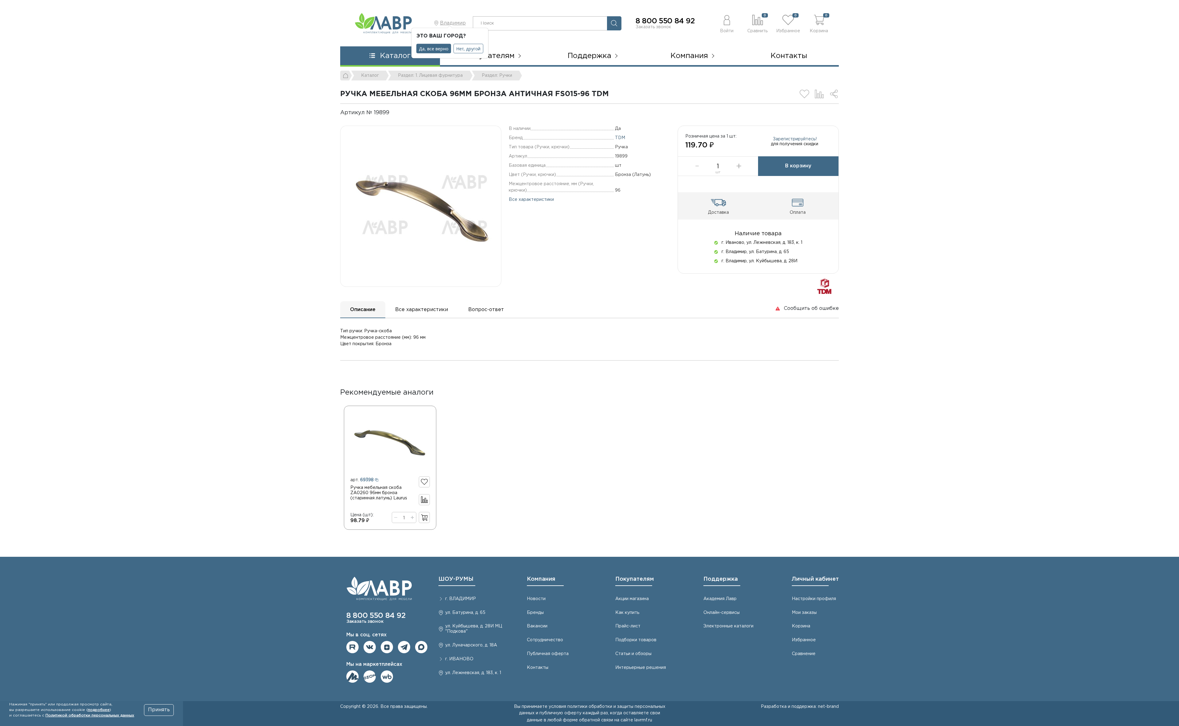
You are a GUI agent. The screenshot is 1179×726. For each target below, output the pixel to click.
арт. (362, 480)
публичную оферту (560, 713)
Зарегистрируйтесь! (795, 139)
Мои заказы (804, 613)
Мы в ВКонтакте (370, 647)
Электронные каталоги (728, 626)
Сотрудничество (545, 640)
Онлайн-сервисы (721, 613)
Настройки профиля (814, 599)
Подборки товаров (635, 640)
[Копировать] (394, 112)
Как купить (627, 613)
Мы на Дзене (387, 647)
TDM (620, 138)
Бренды (535, 613)
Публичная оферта (548, 654)
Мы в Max (421, 647)
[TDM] (824, 286)
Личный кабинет (815, 579)
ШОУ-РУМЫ (455, 579)
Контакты (789, 56)
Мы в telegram (404, 647)
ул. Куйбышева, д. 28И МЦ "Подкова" (473, 628)
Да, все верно (433, 49)
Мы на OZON (370, 676)
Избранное (804, 640)
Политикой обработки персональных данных (89, 715)
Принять (159, 710)
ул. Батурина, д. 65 (465, 613)
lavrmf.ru (643, 720)
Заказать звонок (653, 27)
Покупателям (634, 579)
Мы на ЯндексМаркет (352, 676)
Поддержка (720, 579)
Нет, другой (468, 49)
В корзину (798, 166)
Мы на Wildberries (387, 676)
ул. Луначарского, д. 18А (471, 645)
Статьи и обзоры (633, 654)
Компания (541, 579)
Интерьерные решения (640, 667)
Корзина (801, 626)
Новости (536, 599)
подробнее (99, 710)
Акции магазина (632, 599)
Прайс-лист (627, 626)
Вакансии (537, 626)
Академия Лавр (720, 599)
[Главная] (346, 75)
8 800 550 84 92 (665, 21)
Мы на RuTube (352, 647)
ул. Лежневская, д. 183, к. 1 (473, 673)
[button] (726, 23)
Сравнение (803, 654)
